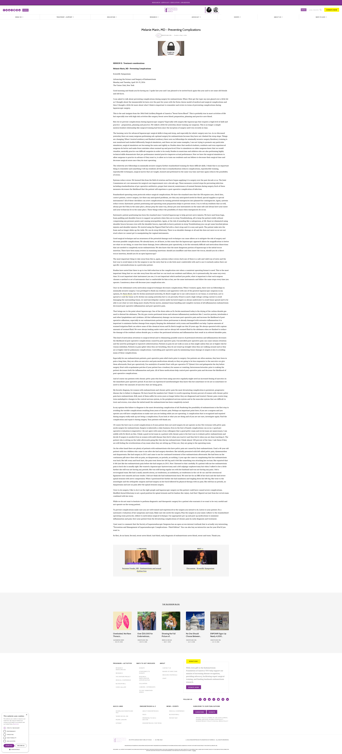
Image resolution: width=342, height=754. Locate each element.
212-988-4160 (159, 740)
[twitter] (6, 10)
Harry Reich (127, 294)
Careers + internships (147, 687)
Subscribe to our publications (206, 706)
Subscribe (199, 712)
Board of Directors (170, 671)
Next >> (200, 549)
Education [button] (111, 17)
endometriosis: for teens (152, 723)
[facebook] (4, 10)
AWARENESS (185, 2)
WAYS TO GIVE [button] (321, 17)
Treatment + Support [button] (65, 17)
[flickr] (14, 10)
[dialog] (15, 732)
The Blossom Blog (171, 604)
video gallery (121, 687)
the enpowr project (123, 676)
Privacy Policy (201, 718)
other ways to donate (144, 672)
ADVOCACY (165, 2)
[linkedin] (19, 10)
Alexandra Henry (118, 640)
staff (164, 678)
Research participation (121, 668)
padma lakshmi (121, 719)
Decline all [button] (21, 745)
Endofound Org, (166, 35)
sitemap (118, 723)
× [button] (26, 714)
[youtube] (9, 10)
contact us (167, 668)
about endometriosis (150, 711)
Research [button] (153, 17)
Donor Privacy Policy (204, 721)
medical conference (123, 680)
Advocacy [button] (196, 17)
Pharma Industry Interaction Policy (209, 719)
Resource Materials (170, 675)
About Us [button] (277, 17)
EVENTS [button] (237, 17)
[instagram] (12, 10)
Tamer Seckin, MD (122, 716)
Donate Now (331, 10)
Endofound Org (143, 640)
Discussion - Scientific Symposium (200, 568)
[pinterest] (17, 10)
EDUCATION (175, 2)
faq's (144, 714)
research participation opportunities (144, 678)
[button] (15, 749)
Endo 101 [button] (18, 17)
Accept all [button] (9, 745)
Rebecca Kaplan (167, 640)
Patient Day (173, 718)
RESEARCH (156, 2)
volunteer (143, 683)
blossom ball (121, 683)
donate (142, 668)
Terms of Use (212, 718)
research (119, 673)
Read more (16, 724)
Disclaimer (223, 718)
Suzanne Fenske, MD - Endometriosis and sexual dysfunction (141, 569)
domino (194, 750)
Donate (212, 712)
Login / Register (314, 10)
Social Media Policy (220, 721)
